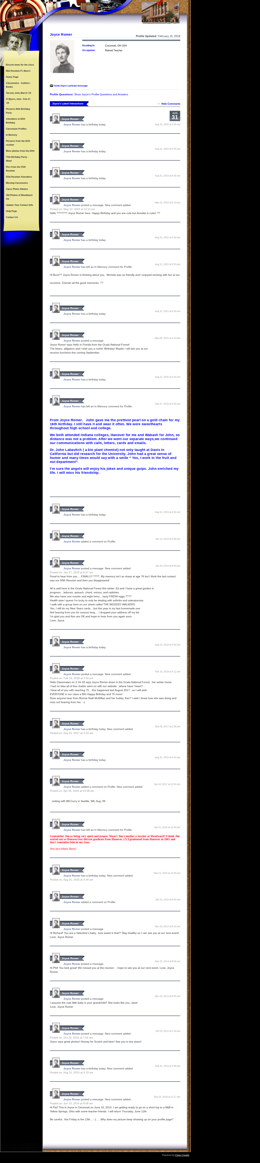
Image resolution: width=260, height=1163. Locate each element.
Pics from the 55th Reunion (16, 169)
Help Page (11, 211)
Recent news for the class (20, 64)
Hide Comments (170, 103)
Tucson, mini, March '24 (18, 93)
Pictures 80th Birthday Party (18, 111)
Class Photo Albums (17, 189)
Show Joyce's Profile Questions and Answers (101, 94)
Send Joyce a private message (71, 85)
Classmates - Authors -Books (18, 85)
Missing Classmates (17, 183)
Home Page (12, 77)
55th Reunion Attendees (19, 177)
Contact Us (12, 217)
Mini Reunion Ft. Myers (18, 71)
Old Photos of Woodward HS (19, 197)
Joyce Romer (70, 118)
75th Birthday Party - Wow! (17, 159)
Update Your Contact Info (19, 205)
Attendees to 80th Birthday (15, 121)
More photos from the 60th (20, 151)
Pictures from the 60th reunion (18, 143)
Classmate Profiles (16, 129)
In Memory (11, 135)
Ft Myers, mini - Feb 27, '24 (18, 101)
